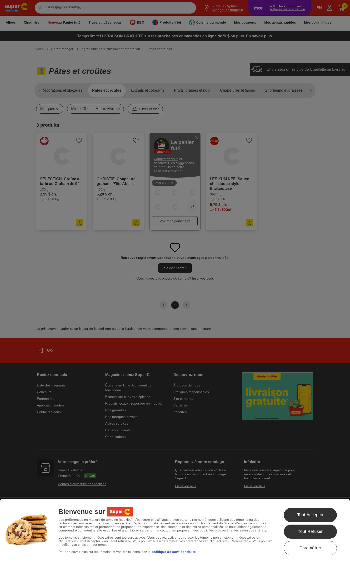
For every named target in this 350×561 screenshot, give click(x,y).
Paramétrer (310, 548)
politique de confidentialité (174, 552)
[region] (175, 530)
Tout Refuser (310, 531)
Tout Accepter (310, 514)
